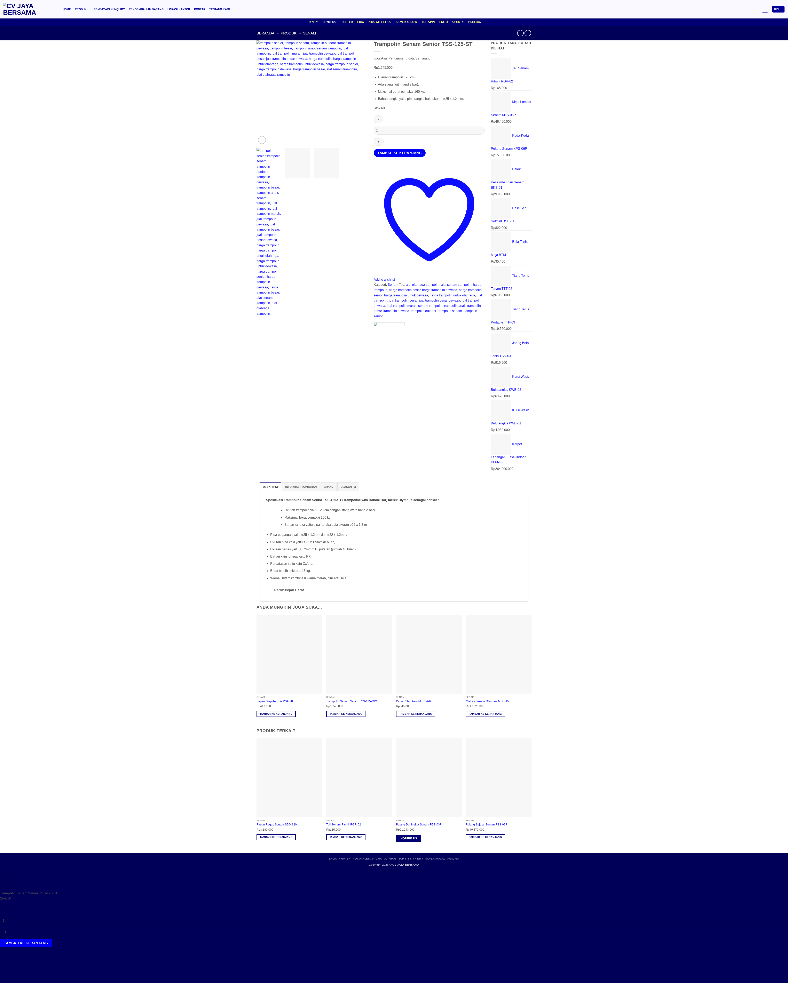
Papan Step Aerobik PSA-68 (414, 701)
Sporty (458, 22)
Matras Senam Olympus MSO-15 (487, 701)
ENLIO (333, 858)
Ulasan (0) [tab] (348, 486)
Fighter (347, 22)
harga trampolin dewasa (439, 290)
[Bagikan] (28, 958)
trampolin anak (455, 305)
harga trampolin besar (404, 290)
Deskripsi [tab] (270, 486)
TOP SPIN (405, 858)
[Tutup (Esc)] (40, 958)
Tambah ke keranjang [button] (276, 714)
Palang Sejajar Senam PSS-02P (486, 824)
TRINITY (418, 858)
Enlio (443, 22)
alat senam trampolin (456, 284)
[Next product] (520, 33)
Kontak (199, 9)
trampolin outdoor (423, 311)
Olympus (329, 22)
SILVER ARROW (435, 858)
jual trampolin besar (403, 300)
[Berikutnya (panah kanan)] (16, 976)
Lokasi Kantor (178, 9)
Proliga (474, 22)
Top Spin (428, 22)
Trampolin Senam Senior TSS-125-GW (351, 701)
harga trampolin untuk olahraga (452, 295)
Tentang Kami (219, 9)
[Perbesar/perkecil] (4, 958)
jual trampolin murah (402, 305)
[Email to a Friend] (384, 348)
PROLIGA (453, 858)
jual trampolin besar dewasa (439, 300)
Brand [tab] (328, 486)
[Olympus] (389, 333)
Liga (360, 22)
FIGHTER (344, 858)
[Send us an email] (755, 9)
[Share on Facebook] (377, 348)
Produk (81, 9)
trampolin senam (450, 311)
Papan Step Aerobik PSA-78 (275, 701)
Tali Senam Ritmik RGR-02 (343, 824)
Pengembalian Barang (146, 9)
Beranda (265, 33)
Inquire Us (408, 838)
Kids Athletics (380, 22)
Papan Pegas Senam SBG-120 (277, 824)
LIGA (379, 858)
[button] (53, 9)
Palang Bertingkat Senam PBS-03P (419, 824)
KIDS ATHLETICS (363, 858)
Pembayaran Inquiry (109, 9)
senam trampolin (430, 305)
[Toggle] (270, 590)
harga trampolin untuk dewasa (406, 295)
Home (67, 9)
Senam (309, 33)
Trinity (312, 22)
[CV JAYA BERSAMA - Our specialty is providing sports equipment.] (23, 9)
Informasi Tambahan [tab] (301, 486)
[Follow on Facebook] (744, 9)
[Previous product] (528, 33)
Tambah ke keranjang (399, 153)
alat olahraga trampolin (422, 284)
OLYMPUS (390, 858)
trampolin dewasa (396, 311)
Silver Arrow (406, 22)
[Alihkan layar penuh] (16, 958)
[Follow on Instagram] (750, 9)
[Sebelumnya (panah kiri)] (4, 976)
